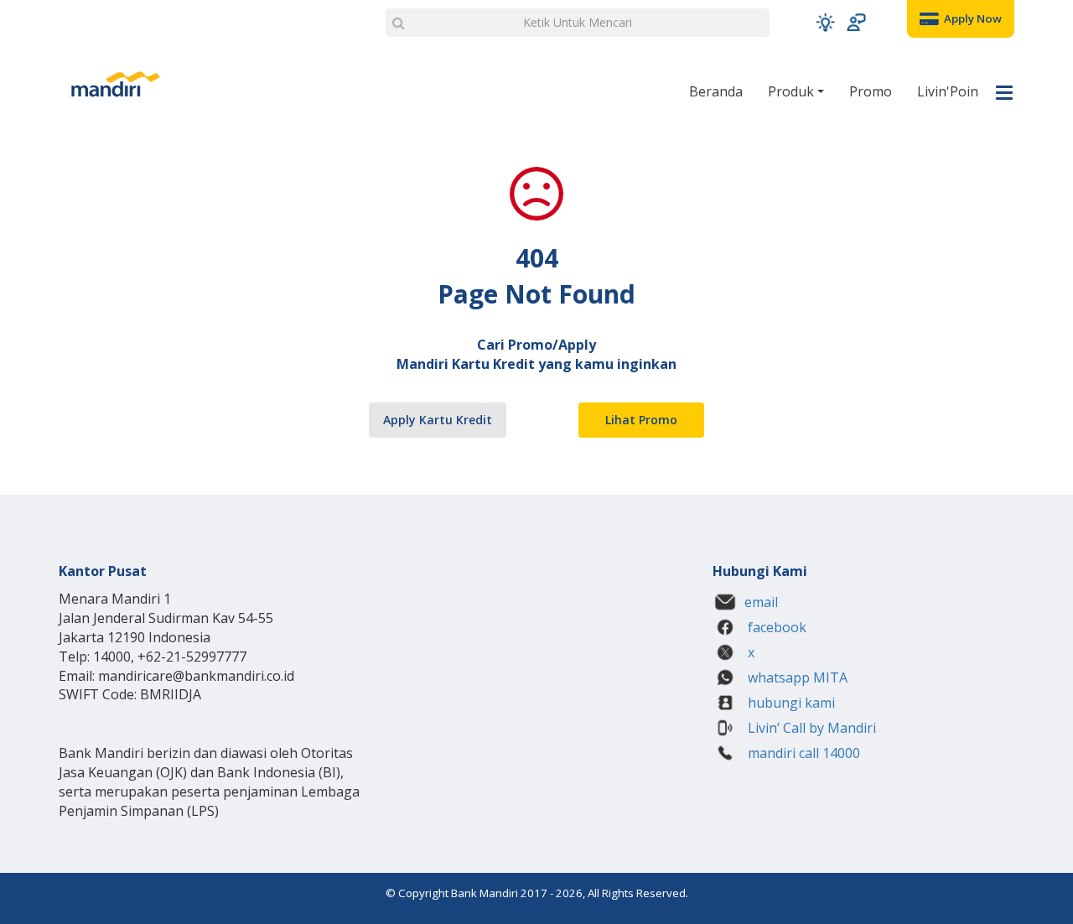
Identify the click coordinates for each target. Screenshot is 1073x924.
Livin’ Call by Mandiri (810, 728)
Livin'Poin (947, 91)
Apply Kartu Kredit (437, 420)
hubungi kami (789, 702)
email (761, 602)
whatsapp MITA (796, 677)
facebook (775, 627)
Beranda (716, 91)
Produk (792, 91)
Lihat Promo (641, 420)
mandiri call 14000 (802, 753)
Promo (870, 91)
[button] (825, 22)
